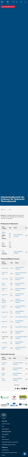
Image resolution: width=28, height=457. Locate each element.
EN (16, 2)
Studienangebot (5, 434)
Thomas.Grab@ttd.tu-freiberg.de (19, 278)
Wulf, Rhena (4, 343)
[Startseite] (2, 2)
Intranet (3, 455)
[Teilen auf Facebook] (15, 388)
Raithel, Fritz (4, 321)
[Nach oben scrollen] (25, 448)
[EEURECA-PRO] (14, 405)
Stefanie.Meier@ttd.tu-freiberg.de (18, 252)
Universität (4, 421)
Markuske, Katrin (4, 306)
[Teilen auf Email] (24, 388)
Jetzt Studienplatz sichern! (8, 6)
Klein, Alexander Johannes (4, 300)
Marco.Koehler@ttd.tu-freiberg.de (18, 368)
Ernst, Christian (5, 268)
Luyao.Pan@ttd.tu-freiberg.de (21, 317)
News (3, 426)
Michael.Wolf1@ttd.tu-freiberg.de (18, 379)
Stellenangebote (5, 429)
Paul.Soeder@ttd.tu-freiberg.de (19, 332)
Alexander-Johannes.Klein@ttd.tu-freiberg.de (20, 300)
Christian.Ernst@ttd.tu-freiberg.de (20, 268)
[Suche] (21, 2)
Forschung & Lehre (6, 431)
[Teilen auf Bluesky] (17, 388)
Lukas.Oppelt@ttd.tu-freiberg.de (19, 312)
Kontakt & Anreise (6, 424)
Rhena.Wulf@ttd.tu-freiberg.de (19, 342)
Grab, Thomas (5, 278)
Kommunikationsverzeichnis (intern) (9, 452)
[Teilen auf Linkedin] (22, 388)
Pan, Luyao (4, 317)
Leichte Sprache (5, 450)
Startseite (2, 209)
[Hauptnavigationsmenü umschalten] (25, 2)
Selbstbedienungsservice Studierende (10, 442)
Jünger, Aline (4, 294)
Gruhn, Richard (3, 284)
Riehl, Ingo (4, 327)
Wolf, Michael (3, 379)
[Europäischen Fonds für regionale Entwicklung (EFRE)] (23, 405)
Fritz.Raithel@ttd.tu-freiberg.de (19, 321)
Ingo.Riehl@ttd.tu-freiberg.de (21, 327)
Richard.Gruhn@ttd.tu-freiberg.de (20, 284)
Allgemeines (5, 447)
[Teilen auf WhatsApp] (20, 388)
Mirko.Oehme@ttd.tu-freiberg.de (17, 374)
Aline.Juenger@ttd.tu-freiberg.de (19, 294)
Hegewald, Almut (4, 363)
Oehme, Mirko (3, 374)
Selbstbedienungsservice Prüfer (8, 444)
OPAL (3, 437)
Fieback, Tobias (4, 233)
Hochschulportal (5, 439)
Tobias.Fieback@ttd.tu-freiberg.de (18, 235)
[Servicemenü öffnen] (25, 454)
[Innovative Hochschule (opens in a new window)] (5, 405)
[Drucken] (26, 388)
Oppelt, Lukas (5, 312)
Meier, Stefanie (3, 251)
